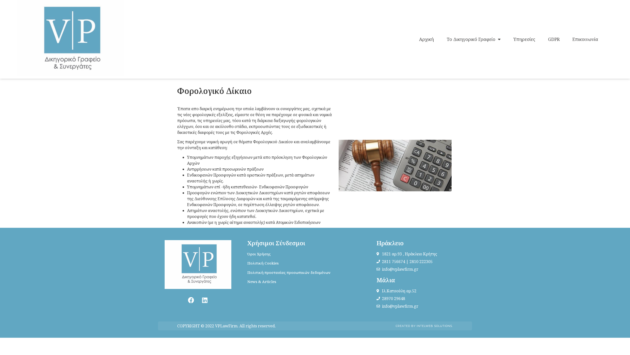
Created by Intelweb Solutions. (424, 326)
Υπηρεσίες (524, 39)
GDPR (554, 39)
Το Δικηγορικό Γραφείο (471, 39)
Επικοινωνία (585, 39)
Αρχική (426, 39)
